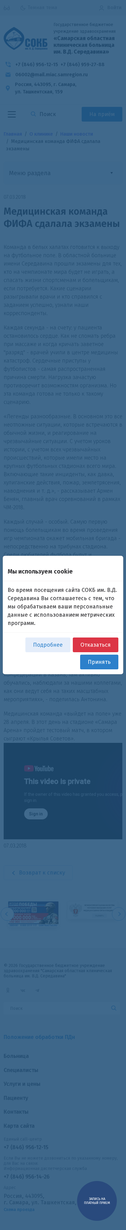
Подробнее (48, 644)
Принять (99, 662)
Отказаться (95, 644)
